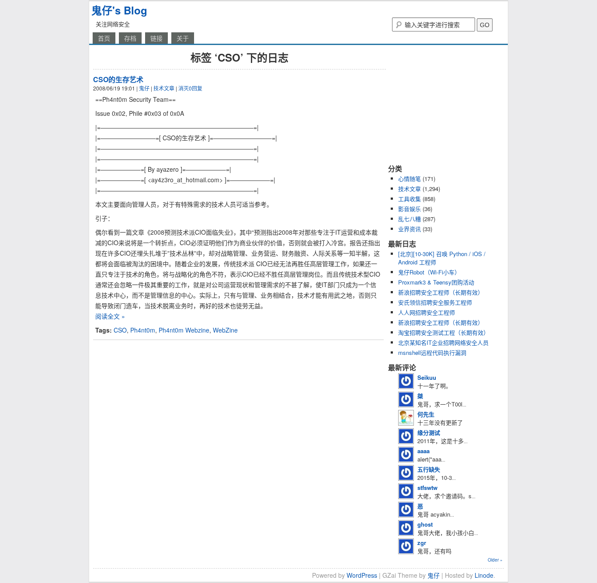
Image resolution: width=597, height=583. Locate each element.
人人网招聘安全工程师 (426, 312)
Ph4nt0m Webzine (184, 330)
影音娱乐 (409, 209)
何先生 (425, 414)
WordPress (362, 575)
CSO (120, 330)
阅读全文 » (110, 316)
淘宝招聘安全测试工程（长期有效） (443, 332)
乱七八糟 (409, 219)
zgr (421, 542)
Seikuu (426, 377)
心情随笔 (409, 178)
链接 (156, 38)
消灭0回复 (190, 88)
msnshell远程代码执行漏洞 (432, 352)
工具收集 (409, 198)
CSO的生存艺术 (118, 79)
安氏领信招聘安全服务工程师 (435, 302)
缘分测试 (428, 432)
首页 (104, 38)
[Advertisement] (442, 104)
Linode (484, 575)
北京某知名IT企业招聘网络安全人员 (443, 342)
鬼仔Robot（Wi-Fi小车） (429, 272)
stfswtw (427, 487)
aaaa (423, 451)
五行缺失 (428, 469)
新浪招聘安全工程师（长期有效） (440, 292)
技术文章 (163, 88)
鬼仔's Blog (119, 10)
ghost (425, 524)
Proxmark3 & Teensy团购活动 (436, 282)
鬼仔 (144, 88)
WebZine (225, 330)
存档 (130, 38)
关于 (183, 38)
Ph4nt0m (142, 330)
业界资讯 (409, 229)
